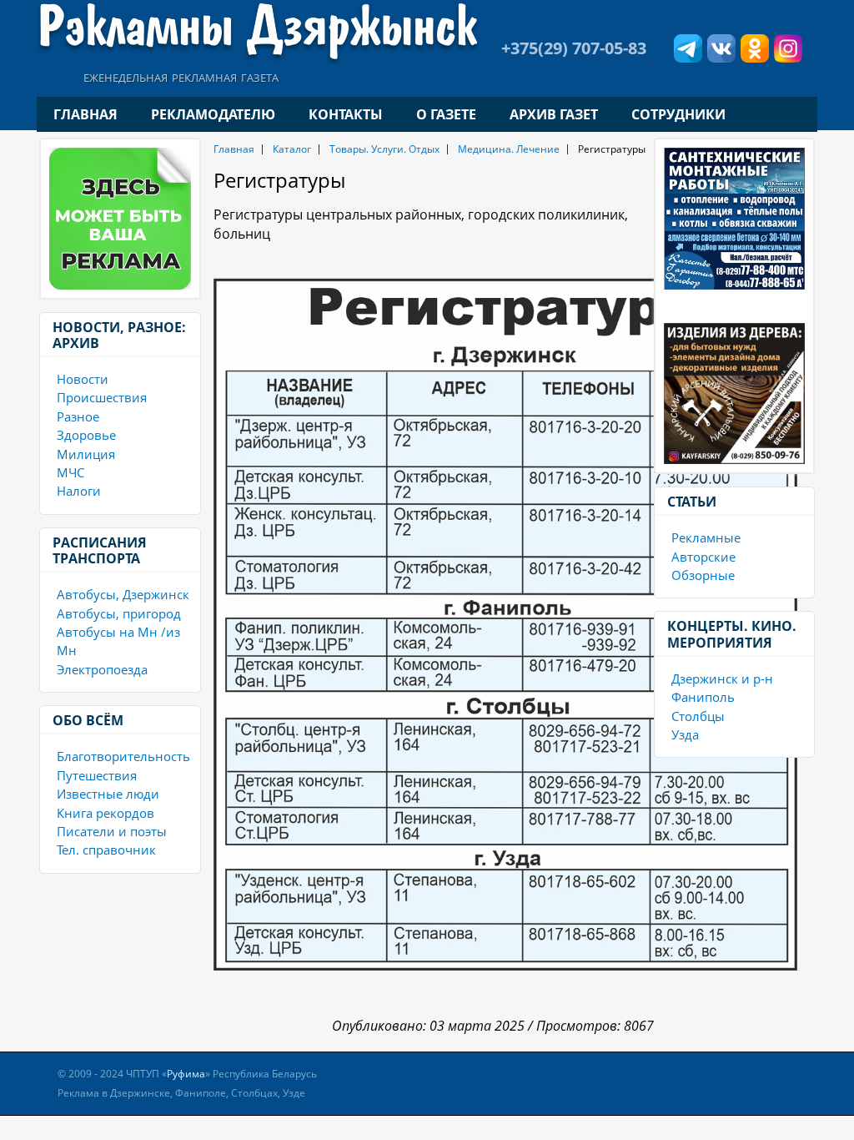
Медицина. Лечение (509, 149)
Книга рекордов (105, 813)
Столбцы (698, 716)
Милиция (86, 454)
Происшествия (102, 397)
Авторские (703, 556)
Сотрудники (678, 114)
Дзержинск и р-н (722, 678)
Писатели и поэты (112, 831)
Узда (685, 734)
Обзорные (703, 575)
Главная (85, 114)
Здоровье (86, 434)
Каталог (292, 149)
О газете (446, 114)
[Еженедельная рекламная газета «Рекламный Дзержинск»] (258, 32)
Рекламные (706, 537)
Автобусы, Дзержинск (123, 594)
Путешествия (97, 775)
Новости (82, 379)
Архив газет (554, 114)
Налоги (79, 490)
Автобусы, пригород (119, 613)
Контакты (346, 114)
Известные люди (108, 793)
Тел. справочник (106, 849)
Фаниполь (703, 697)
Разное (78, 416)
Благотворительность (123, 756)
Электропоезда (102, 669)
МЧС (70, 472)
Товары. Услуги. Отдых (384, 149)
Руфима (186, 1074)
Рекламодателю (213, 114)
